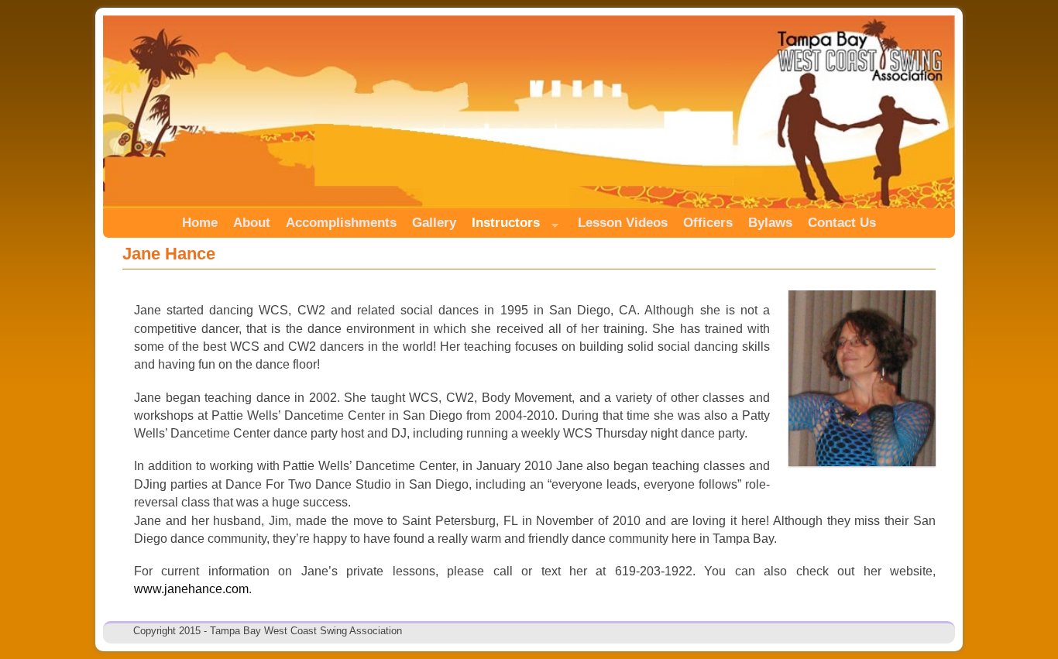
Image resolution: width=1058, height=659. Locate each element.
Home (200, 222)
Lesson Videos (623, 222)
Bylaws (770, 222)
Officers (708, 222)
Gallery (434, 222)
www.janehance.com (191, 589)
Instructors (502, 226)
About (251, 222)
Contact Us (842, 222)
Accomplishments (341, 222)
